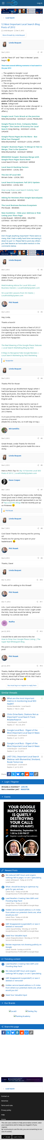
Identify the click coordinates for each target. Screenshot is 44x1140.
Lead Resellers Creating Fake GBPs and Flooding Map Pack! (22, 899)
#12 (41, 631)
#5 (42, 438)
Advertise (4, 1101)
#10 (41, 580)
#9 (42, 558)
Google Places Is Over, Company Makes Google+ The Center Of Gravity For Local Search (20, 126)
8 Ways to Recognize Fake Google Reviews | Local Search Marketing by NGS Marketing (20, 354)
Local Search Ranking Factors (14, 167)
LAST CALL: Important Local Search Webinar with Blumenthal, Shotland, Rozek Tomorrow (23, 759)
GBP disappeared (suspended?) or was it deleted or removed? (23, 925)
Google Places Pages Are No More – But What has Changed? (19, 137)
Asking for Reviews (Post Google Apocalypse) (22, 197)
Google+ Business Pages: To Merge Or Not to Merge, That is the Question (21, 148)
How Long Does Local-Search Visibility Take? (20, 190)
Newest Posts (11, 870)
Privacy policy (6, 1110)
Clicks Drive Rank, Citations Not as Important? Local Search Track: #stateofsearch (22, 717)
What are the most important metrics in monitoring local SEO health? (21, 701)
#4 (42, 378)
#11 (41, 602)
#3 (42, 312)
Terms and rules (7, 1105)
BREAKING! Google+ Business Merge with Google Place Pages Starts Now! (20, 158)
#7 (42, 490)
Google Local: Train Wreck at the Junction (20, 116)
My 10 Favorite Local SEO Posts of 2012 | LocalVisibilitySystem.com (21, 471)
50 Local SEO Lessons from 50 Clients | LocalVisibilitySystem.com (18, 294)
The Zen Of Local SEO (11, 174)
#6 (42, 465)
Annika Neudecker (13, 706)
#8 (42, 528)
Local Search (26, 706)
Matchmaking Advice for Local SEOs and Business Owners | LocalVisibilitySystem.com (20, 286)
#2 (42, 270)
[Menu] (3, 3)
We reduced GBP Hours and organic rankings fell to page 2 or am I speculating (23, 876)
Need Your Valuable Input (16, 935)
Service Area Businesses (14, 919)
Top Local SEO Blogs (12, 502)
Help (3, 1115)
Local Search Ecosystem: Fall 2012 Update (20, 182)
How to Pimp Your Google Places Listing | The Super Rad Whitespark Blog (20, 640)
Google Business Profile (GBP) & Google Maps (22, 894)
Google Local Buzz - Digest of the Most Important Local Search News (23, 731)
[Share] (38, 52)
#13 (41, 666)
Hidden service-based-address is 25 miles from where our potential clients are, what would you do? (23, 912)
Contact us (5, 1096)
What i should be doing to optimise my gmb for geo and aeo (22, 887)
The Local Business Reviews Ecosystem (19, 205)
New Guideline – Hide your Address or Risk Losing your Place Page (21, 214)
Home (3, 1119)
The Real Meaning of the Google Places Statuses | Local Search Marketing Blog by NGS (21, 346)
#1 (42, 52)
